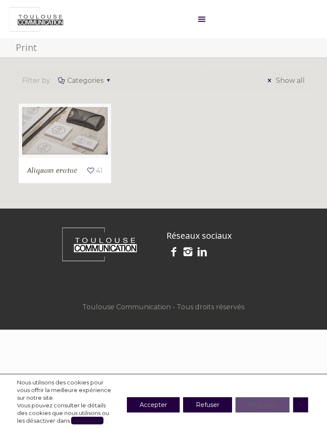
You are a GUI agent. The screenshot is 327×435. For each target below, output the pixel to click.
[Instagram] (188, 253)
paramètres (87, 420)
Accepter (153, 405)
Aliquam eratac (52, 170)
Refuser (207, 405)
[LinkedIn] (202, 253)
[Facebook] (173, 253)
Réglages (262, 405)
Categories (85, 80)
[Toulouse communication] (36, 19)
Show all (289, 80)
